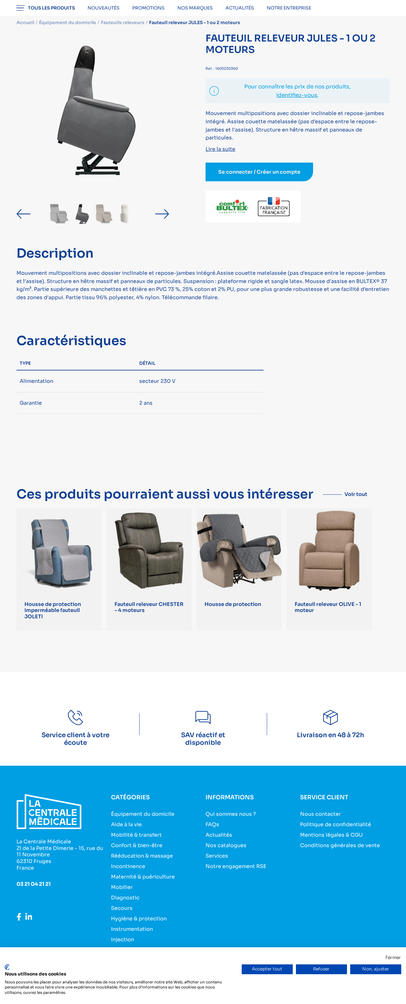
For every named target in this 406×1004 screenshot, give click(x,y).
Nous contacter (320, 814)
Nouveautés (104, 8)
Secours (122, 908)
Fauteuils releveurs (122, 22)
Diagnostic (125, 897)
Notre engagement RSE (236, 866)
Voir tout (355, 494)
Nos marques (195, 8)
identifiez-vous (296, 95)
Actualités (240, 8)
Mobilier (122, 887)
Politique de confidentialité (335, 824)
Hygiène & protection (139, 918)
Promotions (148, 8)
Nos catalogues (226, 845)
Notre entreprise (289, 8)
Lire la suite (220, 149)
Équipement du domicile (142, 814)
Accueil (25, 22)
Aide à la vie (126, 824)
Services (217, 856)
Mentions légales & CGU (331, 835)
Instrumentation (132, 929)
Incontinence (128, 866)
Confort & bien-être (136, 845)
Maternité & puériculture (143, 876)
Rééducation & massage (142, 856)
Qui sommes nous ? (231, 814)
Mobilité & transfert (136, 835)
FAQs (212, 824)
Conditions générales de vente (340, 845)
